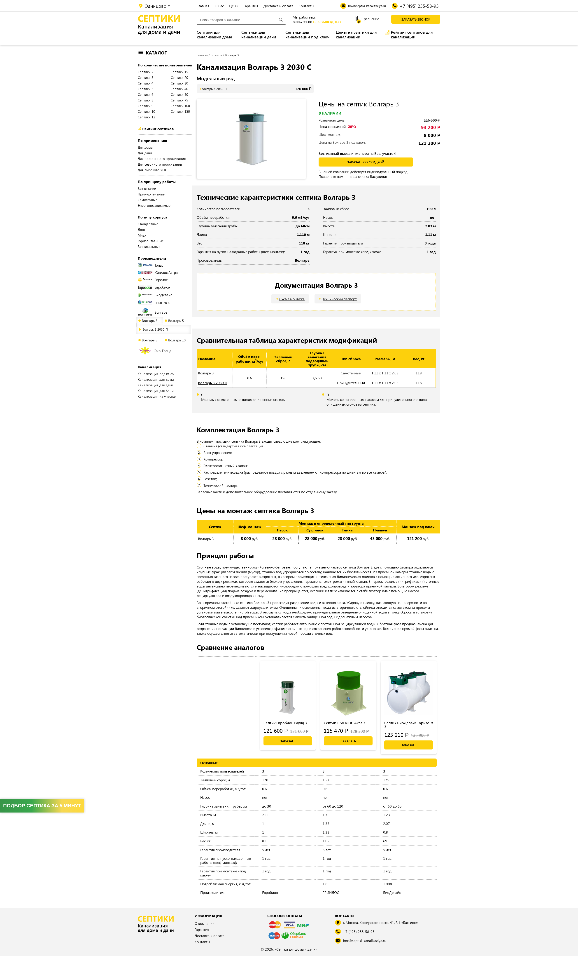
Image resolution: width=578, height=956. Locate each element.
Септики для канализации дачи (258, 34)
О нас (219, 5)
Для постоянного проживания (162, 158)
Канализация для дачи (155, 385)
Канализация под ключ (156, 373)
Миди (142, 235)
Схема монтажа (292, 298)
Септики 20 (179, 77)
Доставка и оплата (278, 5)
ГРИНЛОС (162, 302)
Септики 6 (145, 94)
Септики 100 (180, 105)
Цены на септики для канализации (356, 34)
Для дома (145, 147)
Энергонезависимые (154, 205)
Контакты (306, 5)
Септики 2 (145, 72)
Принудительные (151, 194)
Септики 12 (146, 117)
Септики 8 (145, 100)
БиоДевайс (163, 294)
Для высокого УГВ (152, 170)
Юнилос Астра (166, 272)
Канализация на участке (157, 396)
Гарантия (251, 5)
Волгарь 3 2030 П (155, 329)
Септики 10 (146, 111)
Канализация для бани (156, 390)
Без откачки (147, 188)
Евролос (161, 279)
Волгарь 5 (176, 320)
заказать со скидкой (365, 162)
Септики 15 (179, 72)
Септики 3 (145, 77)
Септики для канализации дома (214, 34)
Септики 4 (145, 83)
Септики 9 (145, 105)
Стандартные (148, 224)
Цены (233, 5)
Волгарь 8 (149, 340)
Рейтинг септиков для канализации (412, 34)
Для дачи (145, 153)
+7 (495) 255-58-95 (359, 931)
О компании (204, 923)
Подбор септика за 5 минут (42, 805)
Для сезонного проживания (160, 164)
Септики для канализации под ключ (307, 34)
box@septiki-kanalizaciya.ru (364, 940)
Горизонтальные (151, 241)
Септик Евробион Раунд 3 (285, 722)
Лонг (141, 229)
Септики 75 (179, 100)
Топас (158, 265)
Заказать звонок (415, 19)
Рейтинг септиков (158, 128)
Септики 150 (180, 111)
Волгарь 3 (149, 320)
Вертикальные (149, 246)
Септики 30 (179, 83)
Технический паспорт (340, 298)
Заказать (287, 741)
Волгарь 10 (177, 340)
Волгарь (160, 312)
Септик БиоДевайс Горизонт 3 (408, 724)
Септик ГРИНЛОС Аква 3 (344, 722)
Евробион (162, 287)
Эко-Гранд (162, 350)
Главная (203, 5)
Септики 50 (179, 94)
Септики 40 (179, 89)
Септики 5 (145, 89)
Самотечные (147, 199)
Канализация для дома (156, 379)
